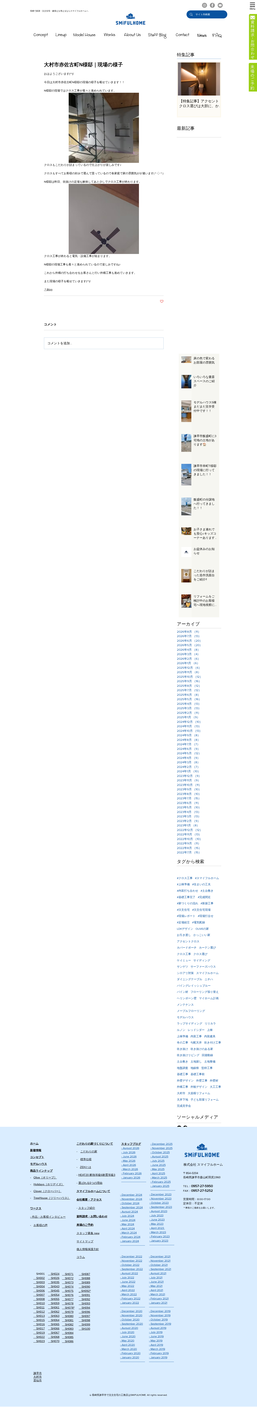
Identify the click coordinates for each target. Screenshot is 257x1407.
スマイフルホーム (207, 973)
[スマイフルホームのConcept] (41, 36)
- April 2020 (127, 1344)
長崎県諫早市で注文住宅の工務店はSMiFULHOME (119, 1395)
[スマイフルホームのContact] (183, 36)
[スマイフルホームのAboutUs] (132, 36)
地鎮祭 (195, 1068)
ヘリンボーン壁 (187, 998)
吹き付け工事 (212, 1042)
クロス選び (200, 954)
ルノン (181, 1029)
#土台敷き (207, 890)
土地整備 (209, 1061)
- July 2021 (155, 1277)
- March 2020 (128, 1349)
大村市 (181, 1093)
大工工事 (215, 1086)
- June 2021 (156, 1281)
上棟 (210, 1029)
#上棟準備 (183, 884)
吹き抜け (182, 1048)
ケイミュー (184, 960)
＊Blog (48, 289)
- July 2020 (127, 1332)
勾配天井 (196, 1042)
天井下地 (182, 1099)
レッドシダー (196, 1029)
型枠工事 (207, 1068)
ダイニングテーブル (189, 979)
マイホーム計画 (209, 998)
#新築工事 (207, 903)
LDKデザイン (185, 928)
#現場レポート (186, 916)
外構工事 (182, 1086)
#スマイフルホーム (207, 878)
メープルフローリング (191, 1010)
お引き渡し (184, 935)
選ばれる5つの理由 (90, 1182)
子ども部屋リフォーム (205, 1099)
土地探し (196, 1061)
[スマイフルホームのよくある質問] (216, 35)
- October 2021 (158, 1264)
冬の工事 (182, 1042)
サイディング (201, 960)
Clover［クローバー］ (47, 1191)
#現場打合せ (205, 916)
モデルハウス (185, 1017)
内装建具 (209, 1036)
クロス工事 (184, 954)
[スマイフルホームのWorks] (109, 36)
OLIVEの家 (202, 928)
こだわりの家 (88, 1151)
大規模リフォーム (199, 1093)
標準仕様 (86, 1159)
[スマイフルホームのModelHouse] (84, 36)
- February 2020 (130, 1353)
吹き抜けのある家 (202, 1048)
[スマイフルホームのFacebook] (212, 5)
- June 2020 (128, 1336)
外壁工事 (201, 1080)
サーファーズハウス (203, 966)
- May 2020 (127, 1340)
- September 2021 (160, 1269)
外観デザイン (199, 1086)
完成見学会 (184, 1105)
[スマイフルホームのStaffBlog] (157, 36)
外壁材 (214, 1080)
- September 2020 (131, 1323)
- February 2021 (159, 1298)
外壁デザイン (185, 1080)
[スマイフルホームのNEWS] (202, 36)
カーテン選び (207, 947)
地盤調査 (182, 1068)
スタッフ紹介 (86, 1208)
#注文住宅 (183, 909)
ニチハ (209, 979)
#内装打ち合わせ (187, 890)
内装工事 (196, 1036)
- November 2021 (159, 1260)
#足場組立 (183, 922)
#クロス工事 (185, 878)
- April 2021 (156, 1290)
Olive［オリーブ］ (45, 1177)
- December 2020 (131, 1311)
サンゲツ (182, 966)
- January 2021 (158, 1302)
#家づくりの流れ (187, 903)
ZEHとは (85, 1167)
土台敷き (182, 1061)
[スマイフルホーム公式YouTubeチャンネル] (220, 5)
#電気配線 (198, 922)
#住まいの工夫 (201, 884)
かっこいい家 (201, 935)
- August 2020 (129, 1327)
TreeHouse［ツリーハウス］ (52, 1198)
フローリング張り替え (205, 991)
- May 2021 (155, 1285)
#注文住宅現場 (201, 909)
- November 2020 (131, 1315)
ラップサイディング (189, 1023)
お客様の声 (41, 1225)
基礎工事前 (198, 1074)
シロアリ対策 (185, 973)
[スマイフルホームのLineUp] (61, 36)
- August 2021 (157, 1273)
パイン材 (182, 991)
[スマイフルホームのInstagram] (204, 5)
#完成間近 (204, 897)
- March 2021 (157, 1294)
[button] (252, 6)
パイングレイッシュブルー (194, 985)
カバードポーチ (187, 947)
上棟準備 (182, 1036)
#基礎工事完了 (186, 897)
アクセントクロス (188, 941)
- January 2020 (129, 1357)
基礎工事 (182, 1074)
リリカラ (210, 1023)
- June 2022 (127, 1281)
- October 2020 (130, 1319)
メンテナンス (185, 1004)
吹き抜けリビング (188, 1055)
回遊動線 (207, 1055)
